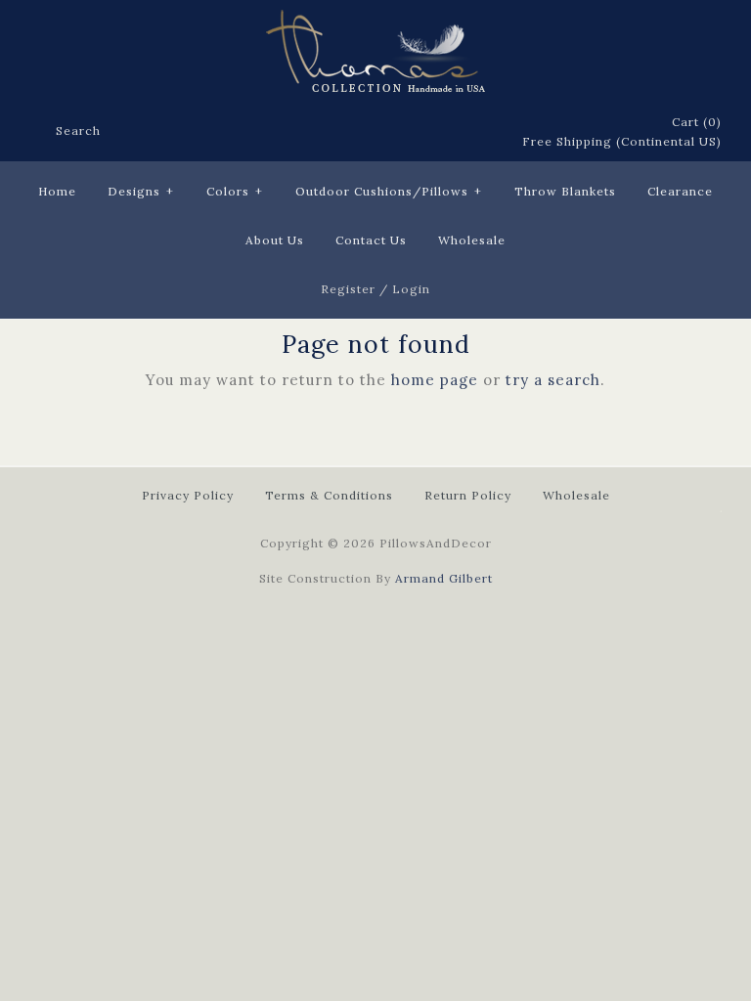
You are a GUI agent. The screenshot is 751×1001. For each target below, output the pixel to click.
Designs (141, 191)
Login (411, 289)
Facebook (376, 133)
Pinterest (427, 133)
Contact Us (371, 240)
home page (434, 379)
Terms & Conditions (329, 495)
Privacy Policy (188, 495)
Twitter (402, 133)
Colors (234, 191)
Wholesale (472, 240)
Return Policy (467, 495)
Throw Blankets (565, 191)
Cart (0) (697, 121)
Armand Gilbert (444, 578)
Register (348, 289)
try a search (553, 379)
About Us (274, 240)
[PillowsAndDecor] (375, 21)
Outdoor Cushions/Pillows (388, 191)
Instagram (478, 133)
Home (57, 191)
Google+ (453, 133)
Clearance (680, 191)
